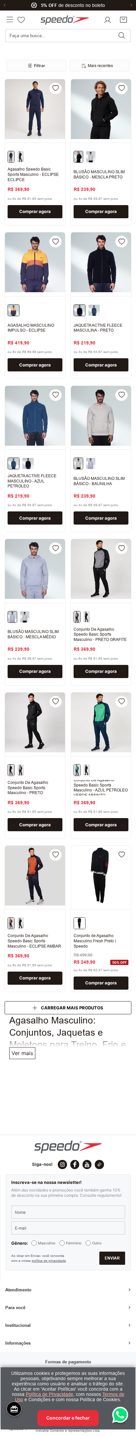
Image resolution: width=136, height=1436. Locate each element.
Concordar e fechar (68, 1418)
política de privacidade (49, 1242)
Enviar (112, 1239)
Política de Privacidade (49, 1394)
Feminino (74, 1225)
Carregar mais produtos (72, 1007)
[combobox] (68, 38)
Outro (97, 1225)
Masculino (46, 1225)
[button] (10, 20)
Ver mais (22, 1053)
